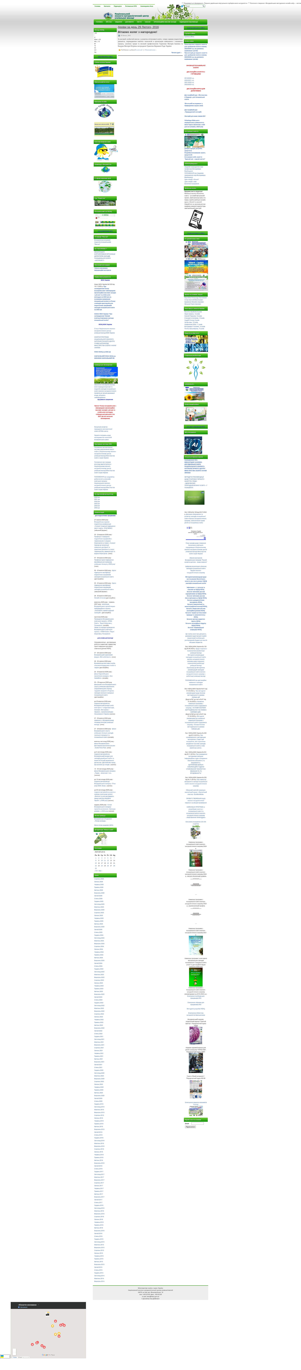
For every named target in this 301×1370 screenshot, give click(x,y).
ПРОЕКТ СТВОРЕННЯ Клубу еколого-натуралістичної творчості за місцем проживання (196, 800)
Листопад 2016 (99, 1208)
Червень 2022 (99, 1019)
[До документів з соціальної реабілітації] (196, 380)
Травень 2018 (98, 1157)
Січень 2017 (98, 1202)
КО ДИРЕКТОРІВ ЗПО (105, 231)
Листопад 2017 (99, 1174)
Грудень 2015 (98, 1239)
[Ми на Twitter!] (182, 7)
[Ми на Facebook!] (176, 7)
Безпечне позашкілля (191, 184)
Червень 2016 (99, 1222)
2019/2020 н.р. (189, 78)
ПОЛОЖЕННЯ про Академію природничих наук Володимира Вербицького (194, 175)
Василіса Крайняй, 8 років (193, 312)
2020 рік (97, 497)
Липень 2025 (98, 915)
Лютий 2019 (98, 1132)
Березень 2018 (99, 1163)
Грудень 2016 (98, 1205)
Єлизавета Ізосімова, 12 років (194, 318)
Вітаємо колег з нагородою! (137, 32)
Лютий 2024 (98, 963)
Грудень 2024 (98, 935)
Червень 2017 (99, 1188)
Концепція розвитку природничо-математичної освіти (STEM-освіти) (103, 429)
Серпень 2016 (99, 1216)
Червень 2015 (99, 1256)
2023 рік (97, 503)
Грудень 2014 (98, 1273)
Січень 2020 (98, 1101)
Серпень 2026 (99, 879)
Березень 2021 (99, 1062)
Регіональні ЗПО (131, 6)
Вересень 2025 (99, 910)
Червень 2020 (99, 1087)
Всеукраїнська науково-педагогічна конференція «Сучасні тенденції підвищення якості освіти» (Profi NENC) (104, 525)
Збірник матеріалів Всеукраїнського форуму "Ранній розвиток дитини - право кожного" (196, 560)
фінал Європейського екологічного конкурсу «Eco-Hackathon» (103, 676)
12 (108, 860)
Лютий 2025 (98, 929)
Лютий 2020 (98, 1098)
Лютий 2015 (98, 1267)
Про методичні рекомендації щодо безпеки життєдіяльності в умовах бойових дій (196, 694)
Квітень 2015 (98, 1261)
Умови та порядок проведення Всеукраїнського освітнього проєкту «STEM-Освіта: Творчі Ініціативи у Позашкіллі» (104, 630)
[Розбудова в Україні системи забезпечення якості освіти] (196, 539)
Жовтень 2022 (99, 1008)
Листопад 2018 (99, 1140)
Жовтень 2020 (99, 1076)
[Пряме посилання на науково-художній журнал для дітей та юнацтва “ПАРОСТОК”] (196, 1072)
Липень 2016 (98, 1219)
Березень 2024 (99, 960)
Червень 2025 (99, 918)
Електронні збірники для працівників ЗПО (196, 1003)
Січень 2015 (98, 1270)
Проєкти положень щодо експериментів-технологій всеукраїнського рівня (103, 437)
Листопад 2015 (99, 1242)
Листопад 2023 (99, 972)
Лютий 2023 (98, 997)
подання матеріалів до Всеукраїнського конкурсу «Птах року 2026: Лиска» (105, 783)
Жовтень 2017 (99, 1177)
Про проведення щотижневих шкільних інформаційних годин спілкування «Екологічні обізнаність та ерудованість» (196, 758)
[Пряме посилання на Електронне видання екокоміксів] (196, 1115)
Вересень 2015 (99, 1247)
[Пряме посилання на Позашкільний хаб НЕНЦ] (105, 227)
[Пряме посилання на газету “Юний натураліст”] (196, 1099)
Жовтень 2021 (99, 1042)
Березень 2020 (99, 1095)
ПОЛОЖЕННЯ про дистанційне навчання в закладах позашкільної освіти (195, 682)
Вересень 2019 (99, 1112)
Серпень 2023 (99, 980)
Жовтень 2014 (99, 1278)
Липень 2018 (98, 1152)
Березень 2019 (99, 1129)
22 (96, 866)
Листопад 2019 (99, 1107)
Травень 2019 (98, 1124)
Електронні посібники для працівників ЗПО (195, 997)
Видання (118, 22)
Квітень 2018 (98, 1160)
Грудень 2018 (98, 1138)
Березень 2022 (99, 1028)
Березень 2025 (99, 927)
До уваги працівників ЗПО (196, 427)
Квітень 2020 (98, 1093)
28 (114, 866)
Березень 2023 (99, 994)
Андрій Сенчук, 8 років (191, 320)
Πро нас (109, 22)
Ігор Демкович (154, 1299)
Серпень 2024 (99, 946)
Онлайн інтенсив (100, 598)
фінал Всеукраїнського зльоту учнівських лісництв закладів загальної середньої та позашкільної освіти (105, 733)
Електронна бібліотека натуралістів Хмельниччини (196, 1014)
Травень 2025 (98, 921)
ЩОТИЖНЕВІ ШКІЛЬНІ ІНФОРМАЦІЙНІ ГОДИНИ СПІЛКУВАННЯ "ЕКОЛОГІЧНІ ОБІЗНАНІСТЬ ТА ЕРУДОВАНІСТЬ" (196, 769)
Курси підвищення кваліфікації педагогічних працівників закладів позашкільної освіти (105, 573)
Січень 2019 (98, 1135)
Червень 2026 (99, 884)
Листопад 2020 (99, 1073)
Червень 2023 (99, 986)
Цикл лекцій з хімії (190, 181)
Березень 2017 (99, 1197)
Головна (97, 6)
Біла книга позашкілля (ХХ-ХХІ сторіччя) (196, 823)
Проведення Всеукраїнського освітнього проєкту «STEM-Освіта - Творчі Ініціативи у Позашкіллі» (104, 622)
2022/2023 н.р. (189, 84)
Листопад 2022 (99, 1005)
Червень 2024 (99, 952)
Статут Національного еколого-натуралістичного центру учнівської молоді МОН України (104, 331)
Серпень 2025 (99, 912)
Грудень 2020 (98, 1070)
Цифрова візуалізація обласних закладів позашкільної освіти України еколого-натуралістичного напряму (195, 569)
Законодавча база (146, 6)
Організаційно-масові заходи (165, 22)
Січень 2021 (98, 1067)
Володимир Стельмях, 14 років (194, 326)
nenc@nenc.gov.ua (153, 1296)
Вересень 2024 (99, 943)
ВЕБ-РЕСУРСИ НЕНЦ (105, 57)
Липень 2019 (98, 1118)
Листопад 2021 (99, 1039)
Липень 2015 (98, 1253)
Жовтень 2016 (99, 1211)
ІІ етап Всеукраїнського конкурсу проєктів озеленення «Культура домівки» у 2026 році (104, 808)
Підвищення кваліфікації (189, 22)
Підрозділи (118, 6)
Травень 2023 (98, 988)
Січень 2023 (98, 1000)
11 (105, 860)
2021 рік (97, 499)
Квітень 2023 (98, 991)
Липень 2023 (98, 983)
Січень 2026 (98, 898)
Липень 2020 (98, 1084)
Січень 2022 (98, 1034)
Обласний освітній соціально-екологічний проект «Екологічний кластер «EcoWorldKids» (196, 792)
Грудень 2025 (98, 901)
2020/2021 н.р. (189, 80)
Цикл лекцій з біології (191, 179)
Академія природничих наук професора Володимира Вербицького (193, 169)
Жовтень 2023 (99, 974)
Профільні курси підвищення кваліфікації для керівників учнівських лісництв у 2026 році (104, 562)
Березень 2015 (99, 1264)
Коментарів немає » (150, 50)
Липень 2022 (98, 1017)
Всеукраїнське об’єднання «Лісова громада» (103, 820)
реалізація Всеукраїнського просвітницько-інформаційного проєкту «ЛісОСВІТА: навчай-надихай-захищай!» (104, 608)
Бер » (100, 871)
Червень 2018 (99, 1155)
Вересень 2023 (99, 977)
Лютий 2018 (98, 1166)
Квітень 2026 (98, 890)
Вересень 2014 (99, 1281)
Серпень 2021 (99, 1048)
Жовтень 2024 (99, 941)
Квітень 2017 (98, 1194)
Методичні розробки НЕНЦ (196, 1009)
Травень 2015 (98, 1259)
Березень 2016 (99, 1231)
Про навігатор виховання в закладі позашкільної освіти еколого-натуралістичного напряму (196, 782)
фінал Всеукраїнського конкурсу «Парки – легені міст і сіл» (104, 772)
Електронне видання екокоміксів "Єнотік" (196, 1103)
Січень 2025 (98, 932)
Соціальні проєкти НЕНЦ (195, 233)
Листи (139, 22)
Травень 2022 (98, 1022)
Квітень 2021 (98, 1059)
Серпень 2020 (99, 1081)
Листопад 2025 (99, 904)
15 (96, 863)
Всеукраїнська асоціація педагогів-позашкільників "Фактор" (102, 242)
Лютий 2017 (98, 1200)
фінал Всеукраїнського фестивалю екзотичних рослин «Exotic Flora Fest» (104, 745)
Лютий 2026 (98, 896)
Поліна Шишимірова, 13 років (194, 329)
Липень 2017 (98, 1185)
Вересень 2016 (99, 1214)
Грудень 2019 (98, 1104)
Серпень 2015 (99, 1250)
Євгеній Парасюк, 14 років (193, 316)
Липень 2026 (98, 882)
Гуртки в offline (189, 37)
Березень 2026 (99, 893)
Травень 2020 (98, 1090)
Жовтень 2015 (99, 1245)
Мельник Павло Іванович (192, 304)
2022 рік (97, 501)
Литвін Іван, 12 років (191, 322)
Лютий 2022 (98, 1031)
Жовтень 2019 (99, 1109)
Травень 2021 (98, 1056)
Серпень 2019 (99, 1115)
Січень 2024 (98, 966)
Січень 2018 (98, 1169)
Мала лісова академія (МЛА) (103, 825)
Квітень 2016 (98, 1228)
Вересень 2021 (99, 1045)
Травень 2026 (98, 887)
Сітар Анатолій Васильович (193, 300)
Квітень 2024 (98, 958)
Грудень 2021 (98, 1036)
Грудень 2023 (98, 969)
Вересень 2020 (99, 1079)
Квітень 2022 (98, 1025)
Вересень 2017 (99, 1180)
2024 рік (97, 506)
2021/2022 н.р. (189, 82)
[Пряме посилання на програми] (195, 866)
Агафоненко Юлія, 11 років (193, 324)
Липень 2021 (98, 1050)
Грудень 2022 (98, 1003)
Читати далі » (176, 52)
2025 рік (97, 508)
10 (102, 860)
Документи (129, 22)
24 (102, 866)
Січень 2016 (98, 1236)
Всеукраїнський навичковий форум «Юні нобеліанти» (103, 656)
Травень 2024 (98, 955)
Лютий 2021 (98, 1064)
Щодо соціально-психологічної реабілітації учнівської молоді (197, 651)
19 (108, 863)
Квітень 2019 (98, 1126)
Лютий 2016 (98, 1233)
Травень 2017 (98, 1191)
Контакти (107, 6)
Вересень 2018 (99, 1146)
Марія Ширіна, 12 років (192, 314)
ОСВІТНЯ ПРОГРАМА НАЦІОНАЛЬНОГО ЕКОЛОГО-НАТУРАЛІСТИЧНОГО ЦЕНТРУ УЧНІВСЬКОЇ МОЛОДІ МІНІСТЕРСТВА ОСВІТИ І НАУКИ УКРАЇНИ (105, 342)
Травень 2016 (98, 1225)
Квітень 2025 (98, 924)
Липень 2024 (98, 949)
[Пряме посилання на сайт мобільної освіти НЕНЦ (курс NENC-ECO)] (196, 229)
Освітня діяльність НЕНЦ (196, 28)
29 (96, 868)
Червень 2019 (99, 1121)
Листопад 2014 (99, 1276)
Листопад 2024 (99, 938)
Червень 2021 (99, 1053)
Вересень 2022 (99, 1011)
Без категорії (138, 50)
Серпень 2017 (99, 1183)
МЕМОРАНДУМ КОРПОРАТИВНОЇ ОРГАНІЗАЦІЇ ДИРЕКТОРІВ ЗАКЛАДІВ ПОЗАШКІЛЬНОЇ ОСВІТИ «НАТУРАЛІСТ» (104, 256)
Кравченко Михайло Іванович (194, 302)
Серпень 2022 (99, 1014)
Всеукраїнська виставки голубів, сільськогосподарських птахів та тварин (105, 665)
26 (108, 866)
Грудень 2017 (98, 1171)
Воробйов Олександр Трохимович (195, 298)
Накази (147, 22)
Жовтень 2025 (99, 907)
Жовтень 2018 (99, 1143)
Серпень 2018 (99, 1149)
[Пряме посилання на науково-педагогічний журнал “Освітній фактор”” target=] (195, 1044)
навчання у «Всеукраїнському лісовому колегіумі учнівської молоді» (104, 722)
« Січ (96, 871)
